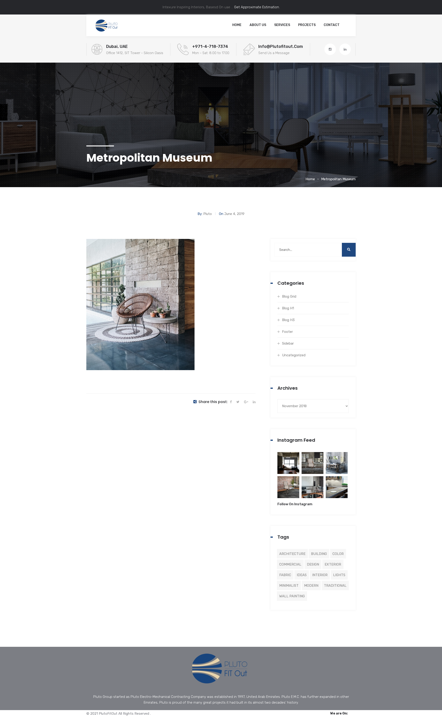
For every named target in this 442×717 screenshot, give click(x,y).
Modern (311, 585)
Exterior (333, 564)
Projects (307, 25)
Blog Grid (289, 296)
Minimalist (289, 585)
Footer (287, 332)
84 (288, 466)
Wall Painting (292, 596)
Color (338, 554)
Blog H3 (288, 320)
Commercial (290, 564)
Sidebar (288, 343)
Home (236, 25)
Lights (339, 575)
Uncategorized (293, 355)
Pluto (207, 214)
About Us (258, 25)
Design (313, 564)
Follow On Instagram (294, 504)
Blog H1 (288, 308)
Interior (320, 575)
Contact (332, 25)
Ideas (302, 575)
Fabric (285, 575)
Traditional (335, 585)
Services (282, 25)
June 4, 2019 (234, 214)
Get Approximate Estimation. (256, 7)
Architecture (292, 554)
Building (319, 554)
